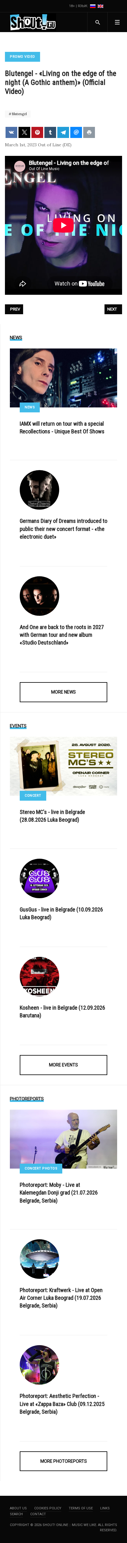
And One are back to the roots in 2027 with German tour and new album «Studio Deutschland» (62, 635)
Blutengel (19, 114)
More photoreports (63, 1461)
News (30, 407)
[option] (93, 6)
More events (63, 1064)
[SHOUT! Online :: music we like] (33, 22)
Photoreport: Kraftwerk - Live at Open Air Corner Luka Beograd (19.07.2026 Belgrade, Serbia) (61, 1298)
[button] (117, 22)
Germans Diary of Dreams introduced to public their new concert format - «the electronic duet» (63, 529)
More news (63, 692)
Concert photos (41, 1168)
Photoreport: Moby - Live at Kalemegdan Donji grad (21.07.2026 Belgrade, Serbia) (59, 1192)
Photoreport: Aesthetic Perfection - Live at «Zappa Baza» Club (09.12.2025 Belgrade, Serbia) (62, 1404)
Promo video (22, 57)
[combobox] (97, 22)
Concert (33, 796)
